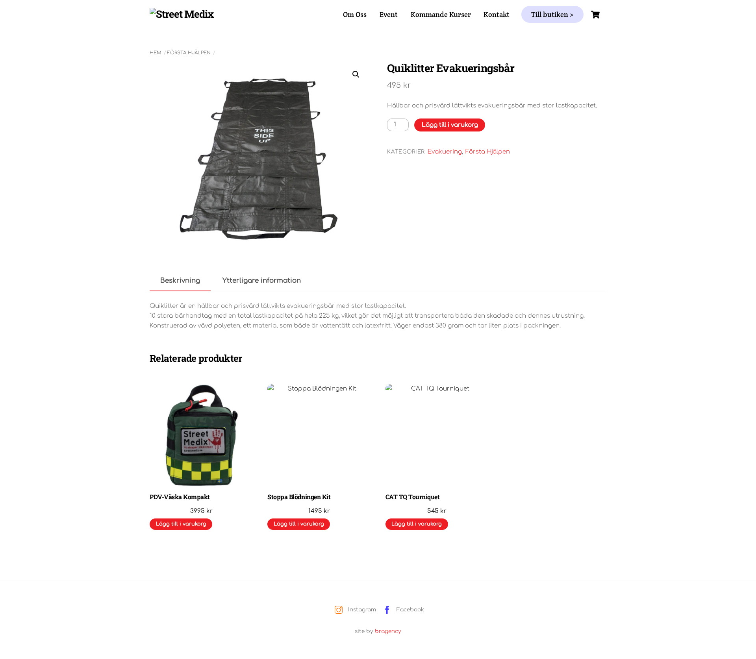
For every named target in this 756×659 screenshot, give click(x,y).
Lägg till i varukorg (450, 125)
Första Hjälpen (189, 53)
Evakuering (445, 151)
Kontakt (497, 14)
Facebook (409, 610)
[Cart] (595, 14)
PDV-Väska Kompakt (180, 497)
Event (389, 14)
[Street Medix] (182, 13)
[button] (356, 74)
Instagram (361, 610)
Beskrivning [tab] (180, 280)
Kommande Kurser (441, 14)
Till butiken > (552, 14)
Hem (155, 53)
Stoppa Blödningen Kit (298, 497)
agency (388, 631)
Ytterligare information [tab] (261, 280)
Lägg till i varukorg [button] (181, 524)
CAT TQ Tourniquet (412, 497)
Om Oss (355, 14)
